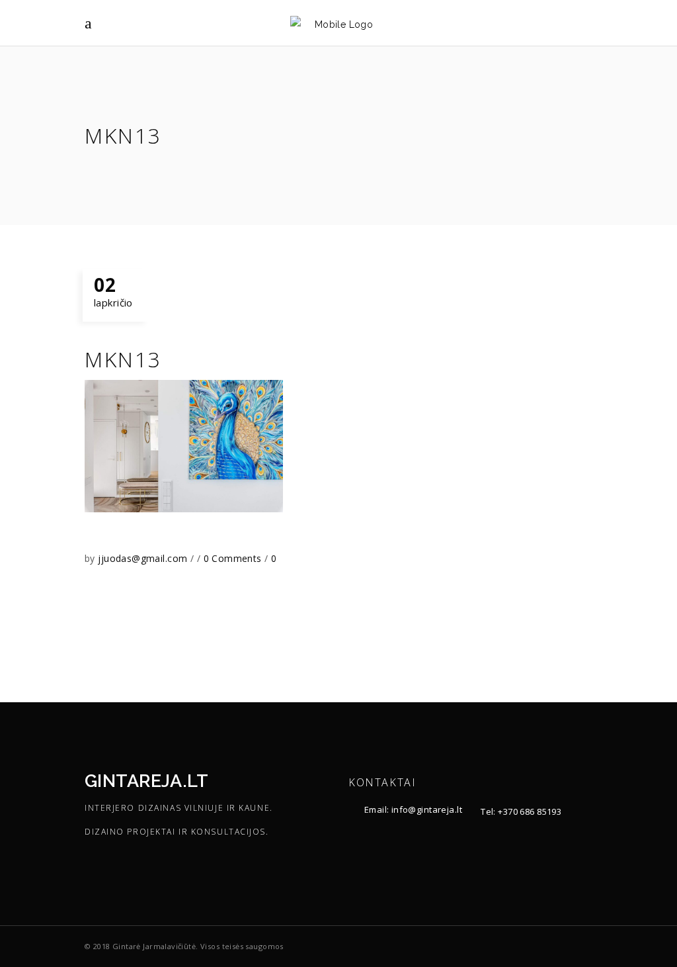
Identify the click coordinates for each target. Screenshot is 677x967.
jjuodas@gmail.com (144, 558)
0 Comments (234, 558)
